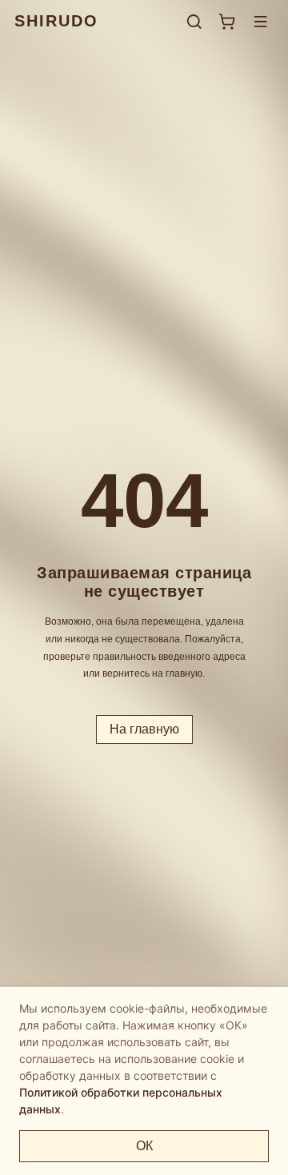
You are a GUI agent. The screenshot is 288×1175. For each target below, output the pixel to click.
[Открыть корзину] (227, 21)
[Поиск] (194, 21)
